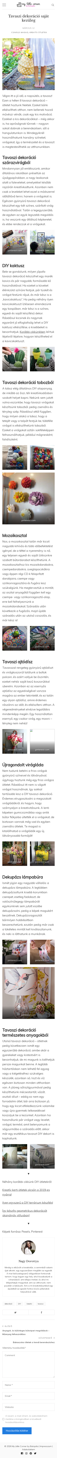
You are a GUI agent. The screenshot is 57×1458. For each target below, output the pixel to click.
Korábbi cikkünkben (32, 332)
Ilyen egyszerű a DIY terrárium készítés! (27, 1202)
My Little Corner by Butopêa (25, 1446)
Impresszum (46, 1446)
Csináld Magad (19, 32)
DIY (19, 1304)
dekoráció (8, 1304)
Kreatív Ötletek (38, 32)
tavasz (40, 1304)
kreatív (29, 1304)
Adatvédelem (28, 1449)
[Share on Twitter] (15, 1312)
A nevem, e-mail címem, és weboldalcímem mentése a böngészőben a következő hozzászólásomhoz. (26, 1419)
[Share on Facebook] (42, 1312)
